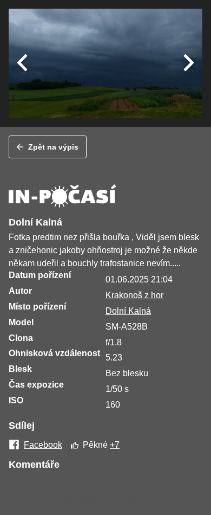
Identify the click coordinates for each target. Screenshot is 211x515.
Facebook (43, 445)
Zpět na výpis (53, 147)
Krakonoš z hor (134, 295)
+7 (115, 444)
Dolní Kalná (128, 311)
